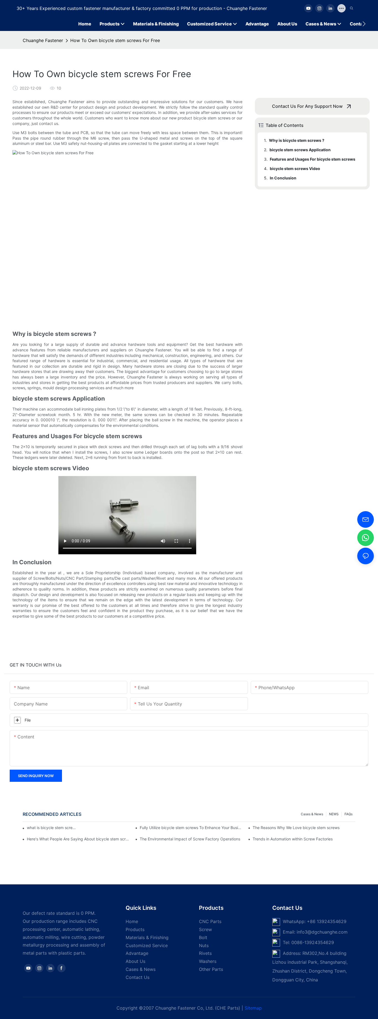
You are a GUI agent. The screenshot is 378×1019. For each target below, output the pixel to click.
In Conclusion (283, 178)
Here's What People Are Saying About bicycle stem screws (78, 839)
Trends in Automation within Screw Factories (293, 839)
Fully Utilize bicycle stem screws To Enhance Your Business (191, 827)
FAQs (349, 814)
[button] (364, 23)
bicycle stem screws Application (300, 149)
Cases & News (312, 814)
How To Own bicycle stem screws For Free (115, 40)
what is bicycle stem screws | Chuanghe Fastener (51, 827)
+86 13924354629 (326, 921)
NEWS (334, 814)
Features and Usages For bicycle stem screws (312, 159)
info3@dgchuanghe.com (322, 932)
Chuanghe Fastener (43, 40)
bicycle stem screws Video (295, 168)
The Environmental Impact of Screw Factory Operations (190, 839)
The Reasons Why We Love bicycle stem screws (296, 827)
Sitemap (253, 1008)
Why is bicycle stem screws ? (296, 140)
